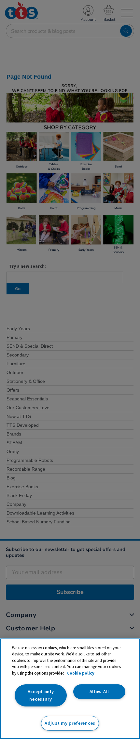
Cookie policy (80, 673)
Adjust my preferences (70, 723)
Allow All (99, 691)
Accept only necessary (41, 695)
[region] (70, 688)
